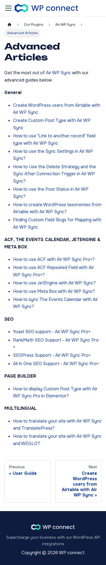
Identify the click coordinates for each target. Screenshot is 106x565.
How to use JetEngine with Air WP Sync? (54, 283)
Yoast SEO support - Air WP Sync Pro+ (52, 332)
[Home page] (9, 25)
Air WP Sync (58, 73)
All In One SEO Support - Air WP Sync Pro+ (56, 363)
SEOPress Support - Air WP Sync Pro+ (52, 355)
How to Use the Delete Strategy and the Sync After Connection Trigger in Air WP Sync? (54, 174)
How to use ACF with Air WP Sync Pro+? (54, 259)
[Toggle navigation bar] (8, 8)
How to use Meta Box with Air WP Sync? (54, 291)
